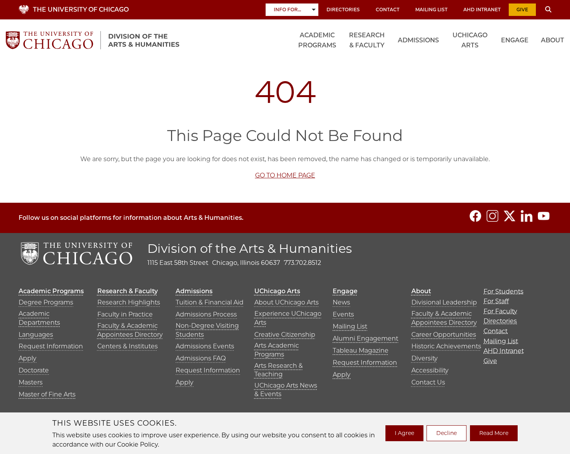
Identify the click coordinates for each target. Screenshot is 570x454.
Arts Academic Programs (276, 350)
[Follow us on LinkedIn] (526, 216)
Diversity (424, 358)
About (552, 40)
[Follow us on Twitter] (509, 216)
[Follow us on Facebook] (475, 216)
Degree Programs (46, 302)
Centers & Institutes (127, 346)
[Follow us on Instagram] (492, 216)
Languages (36, 334)
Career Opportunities (443, 334)
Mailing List (431, 9)
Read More (493, 433)
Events (343, 314)
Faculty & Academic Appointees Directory (130, 330)
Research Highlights (128, 302)
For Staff (496, 301)
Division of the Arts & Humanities (249, 248)
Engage (515, 40)
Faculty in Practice (125, 314)
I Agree (404, 433)
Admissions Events (205, 346)
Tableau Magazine (361, 350)
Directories (343, 9)
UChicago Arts (470, 40)
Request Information (51, 346)
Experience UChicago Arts (287, 318)
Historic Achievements (446, 346)
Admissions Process (206, 314)
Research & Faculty (367, 40)
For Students (503, 291)
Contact (387, 9)
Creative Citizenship (284, 334)
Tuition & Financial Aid (210, 302)
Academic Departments (39, 318)
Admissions (418, 40)
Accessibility (430, 370)
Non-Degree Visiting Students (207, 330)
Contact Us (428, 382)
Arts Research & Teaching (278, 370)
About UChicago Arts (286, 302)
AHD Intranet (482, 9)
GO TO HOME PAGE (285, 175)
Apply (27, 358)
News (341, 302)
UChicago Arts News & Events (285, 390)
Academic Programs (317, 40)
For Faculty (500, 311)
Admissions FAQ (201, 358)
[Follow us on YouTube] (543, 216)
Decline (446, 433)
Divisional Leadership (444, 302)
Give (522, 9)
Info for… (287, 9)
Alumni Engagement (365, 338)
